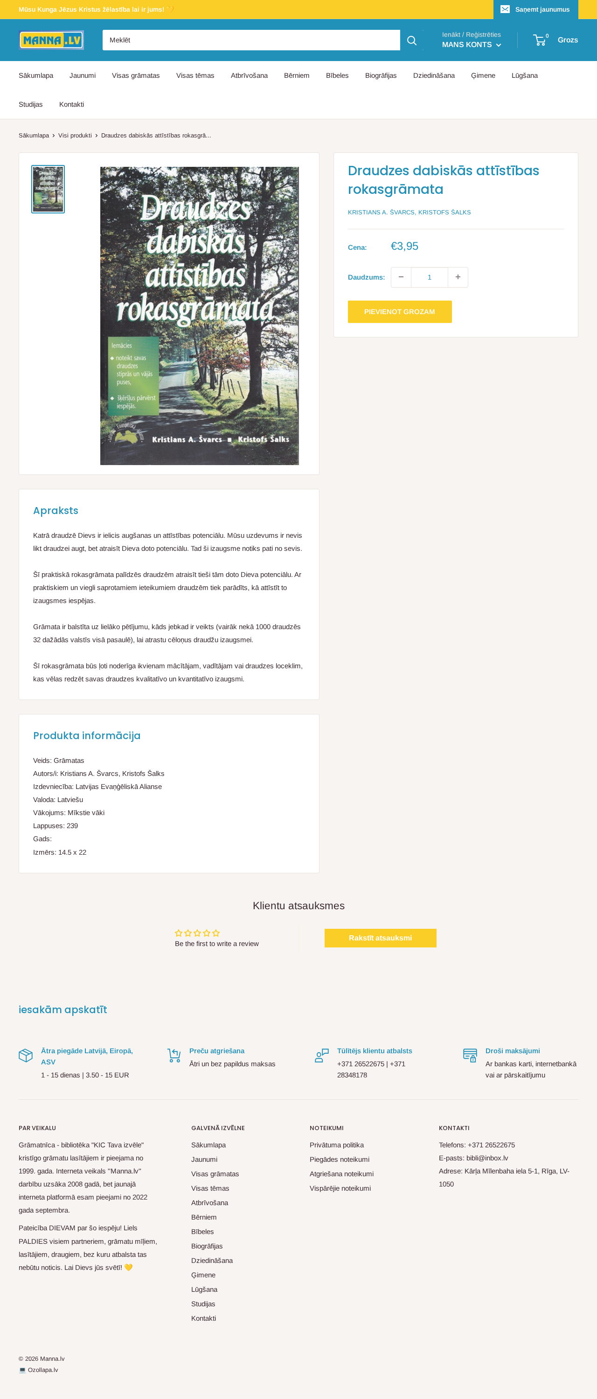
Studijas (31, 104)
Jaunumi (82, 75)
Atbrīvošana (249, 75)
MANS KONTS (468, 44)
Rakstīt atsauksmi (380, 938)
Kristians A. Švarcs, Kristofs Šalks (409, 212)
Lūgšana (525, 75)
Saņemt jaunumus (542, 9)
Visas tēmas (195, 75)
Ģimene (483, 75)
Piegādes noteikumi (339, 1159)
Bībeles (337, 75)
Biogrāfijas (381, 75)
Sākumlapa (36, 75)
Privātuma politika (337, 1145)
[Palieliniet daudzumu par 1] (458, 277)
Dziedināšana (434, 75)
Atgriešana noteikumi (342, 1174)
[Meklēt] (411, 40)
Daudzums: (366, 277)
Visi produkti (75, 135)
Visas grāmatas (136, 75)
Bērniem (297, 75)
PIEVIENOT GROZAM (399, 311)
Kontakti (71, 104)
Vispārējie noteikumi (340, 1188)
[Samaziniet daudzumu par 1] (401, 277)
